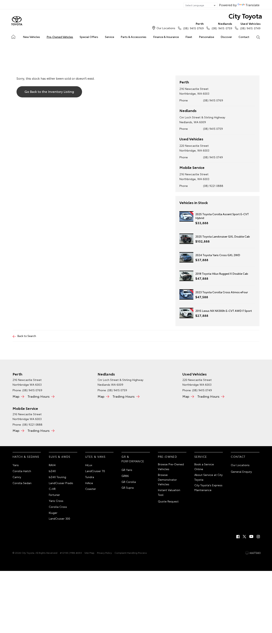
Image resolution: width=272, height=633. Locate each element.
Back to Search (27, 336)
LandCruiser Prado (61, 483)
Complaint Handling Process (130, 552)
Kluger (53, 513)
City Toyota (245, 15)
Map (16, 396)
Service (109, 37)
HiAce (89, 483)
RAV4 (52, 465)
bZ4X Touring (57, 477)
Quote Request (168, 501)
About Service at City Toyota (208, 477)
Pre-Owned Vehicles (60, 37)
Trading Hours (38, 396)
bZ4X (52, 471)
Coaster (90, 489)
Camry (17, 477)
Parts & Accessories (133, 37)
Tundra (89, 477)
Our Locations (166, 28)
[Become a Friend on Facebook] (238, 536)
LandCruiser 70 (95, 471)
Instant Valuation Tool (169, 492)
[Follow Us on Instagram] (258, 536)
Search (258, 37)
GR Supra (127, 487)
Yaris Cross (56, 501)
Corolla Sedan (22, 483)
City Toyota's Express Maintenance (208, 487)
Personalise (206, 37)
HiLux (88, 465)
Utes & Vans (95, 457)
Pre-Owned (167, 457)
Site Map (89, 552)
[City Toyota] (16, 21)
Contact (244, 37)
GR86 (125, 476)
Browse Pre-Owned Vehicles (171, 466)
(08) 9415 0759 (222, 26)
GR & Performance (132, 459)
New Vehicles (31, 37)
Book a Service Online (204, 466)
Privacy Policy (104, 552)
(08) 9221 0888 (213, 186)
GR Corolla (128, 482)
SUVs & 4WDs (59, 457)
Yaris (16, 465)
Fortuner (54, 495)
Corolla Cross (58, 507)
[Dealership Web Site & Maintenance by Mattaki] (253, 553)
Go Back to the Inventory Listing (49, 91)
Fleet (188, 37)
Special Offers (89, 37)
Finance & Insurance (166, 37)
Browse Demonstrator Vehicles (167, 479)
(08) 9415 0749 (250, 26)
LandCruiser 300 (59, 518)
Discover (226, 37)
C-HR (52, 489)
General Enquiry (241, 472)
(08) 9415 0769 (193, 26)
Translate (252, 4)
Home (13, 36)
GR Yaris (126, 470)
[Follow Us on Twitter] (245, 536)
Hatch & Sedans (26, 457)
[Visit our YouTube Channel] (251, 536)
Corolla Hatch (22, 471)
